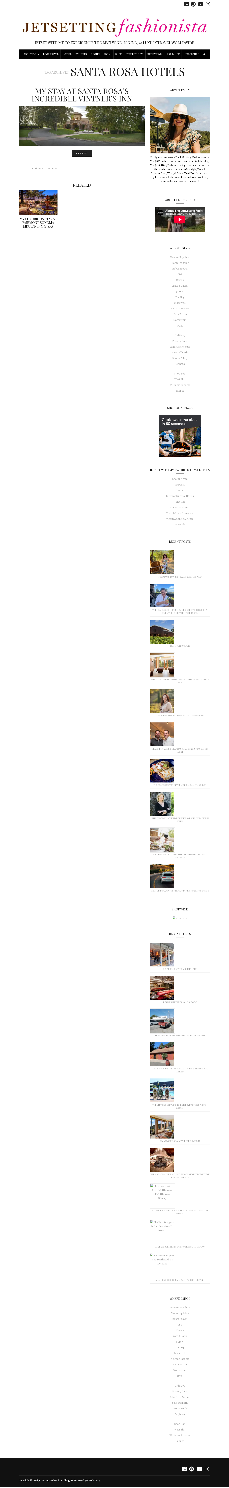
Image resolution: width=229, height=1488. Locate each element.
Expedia (180, 484)
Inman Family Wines (179, 646)
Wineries (81, 54)
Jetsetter (180, 501)
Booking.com (180, 478)
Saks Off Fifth (180, 352)
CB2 (180, 274)
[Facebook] (186, 4)
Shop (118, 54)
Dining (95, 54)
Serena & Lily (180, 358)
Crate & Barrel (180, 285)
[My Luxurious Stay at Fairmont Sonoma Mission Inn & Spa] (38, 202)
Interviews (154, 54)
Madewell (180, 302)
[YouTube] (200, 4)
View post (82, 153)
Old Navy (180, 335)
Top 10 (107, 54)
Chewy (180, 280)
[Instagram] (207, 4)
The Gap (180, 297)
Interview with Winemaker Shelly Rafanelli (180, 715)
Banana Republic (180, 257)
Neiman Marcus (180, 308)
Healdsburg (191, 54)
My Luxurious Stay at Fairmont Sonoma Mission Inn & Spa (38, 222)
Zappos (180, 390)
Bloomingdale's (180, 262)
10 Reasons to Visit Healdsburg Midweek (180, 576)
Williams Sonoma (179, 385)
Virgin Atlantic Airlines (179, 518)
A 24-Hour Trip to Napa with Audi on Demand (180, 1280)
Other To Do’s (134, 54)
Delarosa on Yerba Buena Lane (180, 969)
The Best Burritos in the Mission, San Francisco (180, 785)
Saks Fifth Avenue (180, 346)
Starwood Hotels (180, 507)
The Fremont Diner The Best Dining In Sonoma (180, 1035)
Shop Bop (179, 373)
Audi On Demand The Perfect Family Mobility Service (180, 890)
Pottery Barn (179, 341)
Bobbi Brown (179, 268)
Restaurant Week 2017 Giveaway (180, 1002)
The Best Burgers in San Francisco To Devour (180, 1246)
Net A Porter (180, 314)
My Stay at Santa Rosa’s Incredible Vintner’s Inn (82, 94)
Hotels (67, 54)
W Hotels (180, 524)
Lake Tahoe (173, 54)
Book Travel (51, 54)
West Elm (179, 379)
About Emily (31, 54)
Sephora (180, 363)
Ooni (180, 325)
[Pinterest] (192, 4)
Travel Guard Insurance (179, 513)
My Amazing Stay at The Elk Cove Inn (180, 1141)
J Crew (180, 291)
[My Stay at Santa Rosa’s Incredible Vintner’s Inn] (82, 126)
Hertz (180, 490)
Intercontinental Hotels (180, 496)
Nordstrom (180, 319)
